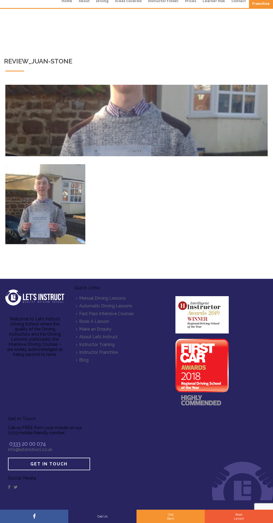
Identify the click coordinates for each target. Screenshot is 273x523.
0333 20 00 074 (27, 444)
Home (67, 1)
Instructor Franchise (98, 352)
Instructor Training (97, 344)
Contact (238, 1)
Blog (84, 360)
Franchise (261, 4)
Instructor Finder (163, 1)
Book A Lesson (94, 321)
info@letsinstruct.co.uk (30, 449)
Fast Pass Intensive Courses (106, 313)
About (84, 1)
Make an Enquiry (95, 329)
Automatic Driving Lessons (105, 305)
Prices (190, 1)
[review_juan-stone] (136, 120)
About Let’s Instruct (98, 336)
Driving (102, 1)
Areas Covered (128, 1)
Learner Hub (214, 1)
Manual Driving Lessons (102, 298)
